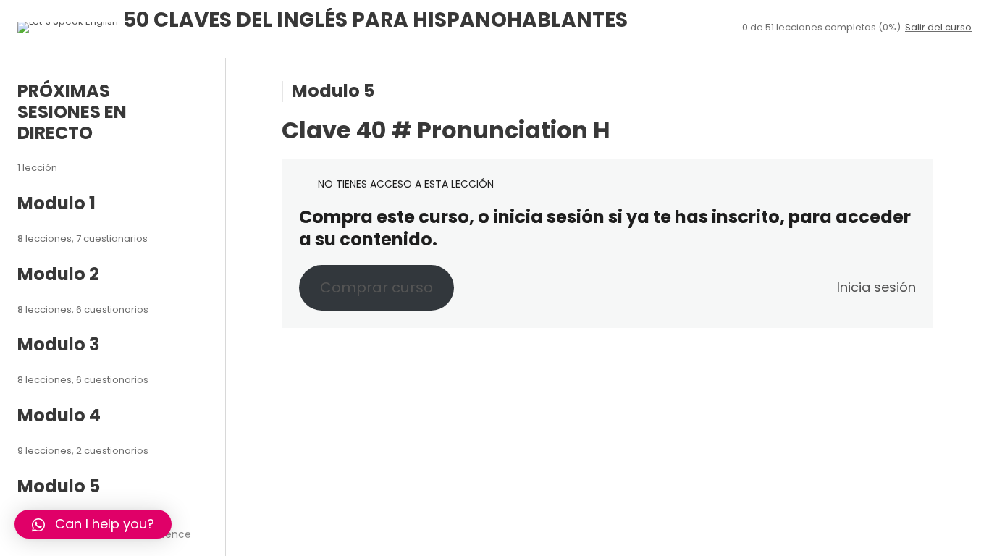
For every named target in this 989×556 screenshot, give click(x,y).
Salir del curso (938, 27)
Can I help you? (104, 524)
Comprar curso (376, 287)
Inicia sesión (876, 287)
